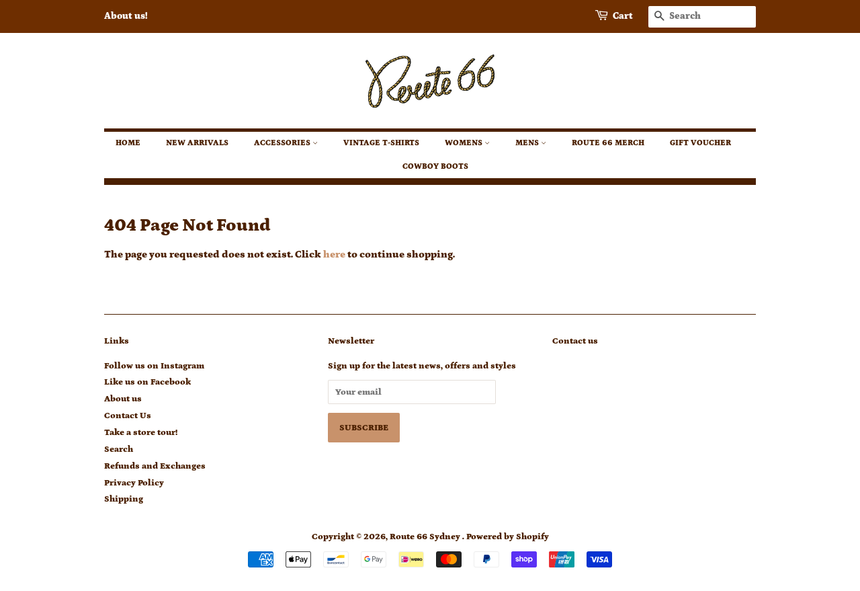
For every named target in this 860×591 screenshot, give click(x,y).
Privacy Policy (134, 482)
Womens (464, 143)
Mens (528, 143)
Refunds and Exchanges (155, 466)
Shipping (123, 499)
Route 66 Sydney (426, 536)
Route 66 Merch (608, 143)
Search (118, 449)
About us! (126, 16)
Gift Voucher (700, 143)
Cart (623, 16)
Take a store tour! (140, 432)
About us (123, 398)
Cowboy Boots (435, 166)
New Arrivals (197, 143)
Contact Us (127, 415)
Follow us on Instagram (154, 365)
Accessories (283, 143)
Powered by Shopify (507, 536)
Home (128, 143)
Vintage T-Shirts (381, 143)
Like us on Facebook (147, 382)
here (334, 254)
